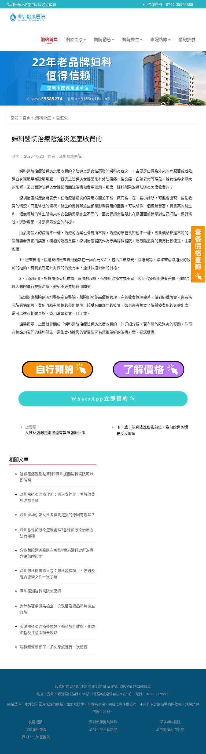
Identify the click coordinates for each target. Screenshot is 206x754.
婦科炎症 (43, 117)
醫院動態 (102, 39)
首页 (27, 117)
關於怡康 (74, 39)
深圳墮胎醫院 (35, 729)
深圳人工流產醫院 (36, 736)
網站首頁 (49, 39)
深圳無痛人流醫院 (170, 729)
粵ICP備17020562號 (135, 686)
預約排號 (187, 39)
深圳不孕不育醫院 (103, 729)
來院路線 (158, 39)
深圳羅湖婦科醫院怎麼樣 (40, 590)
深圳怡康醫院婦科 (103, 721)
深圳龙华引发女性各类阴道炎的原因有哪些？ (57, 514)
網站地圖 (99, 686)
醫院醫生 (130, 39)
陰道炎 (62, 117)
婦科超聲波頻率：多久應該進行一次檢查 (53, 646)
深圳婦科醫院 (170, 721)
